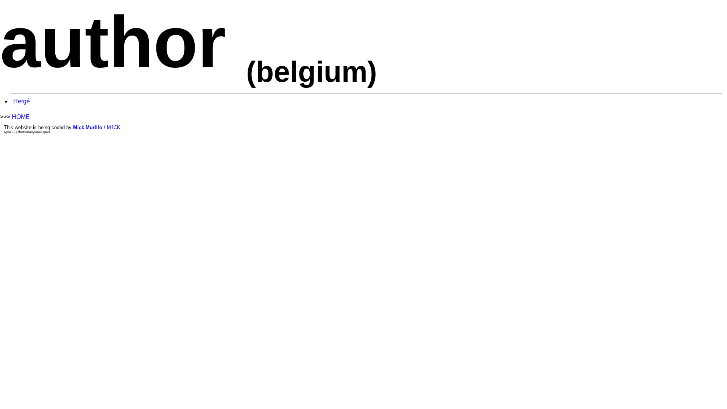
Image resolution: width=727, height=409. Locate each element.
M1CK (113, 127)
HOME (21, 117)
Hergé (21, 101)
